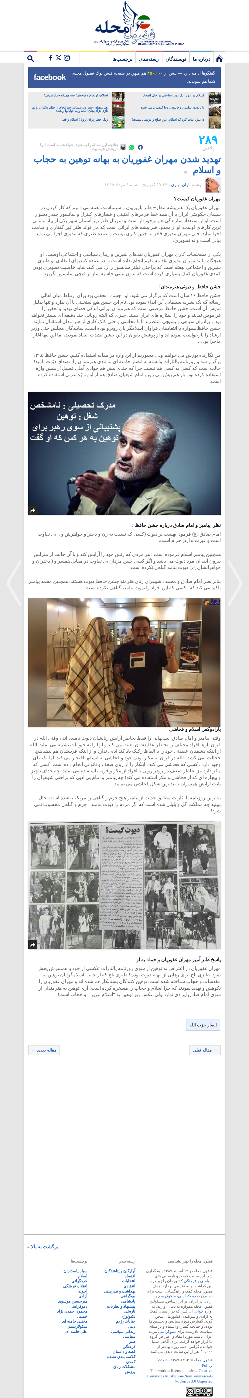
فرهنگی (190, 1281)
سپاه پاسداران (75, 1271)
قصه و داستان (124, 1351)
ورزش (130, 1372)
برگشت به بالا (44, 1246)
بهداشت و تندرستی (119, 1291)
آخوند (82, 1291)
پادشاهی (128, 1301)
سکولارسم (167, 1296)
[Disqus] (124, 1146)
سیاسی (206, 1281)
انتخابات (128, 1281)
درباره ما (201, 59)
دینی (131, 1326)
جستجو (30, 57)
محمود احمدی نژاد (72, 1311)
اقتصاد (130, 1276)
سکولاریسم (77, 1326)
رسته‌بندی (149, 59)
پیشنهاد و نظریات (121, 1306)
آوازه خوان (204, 1311)
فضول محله (124, 23)
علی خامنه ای (76, 1331)
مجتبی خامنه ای (74, 1321)
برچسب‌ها (122, 59)
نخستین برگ (219, 57)
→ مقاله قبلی (205, 1050)
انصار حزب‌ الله (203, 1025)
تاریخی (129, 1311)
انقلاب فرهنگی (75, 1286)
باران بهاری (181, 184)
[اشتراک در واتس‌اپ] (132, 147)
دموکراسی (187, 1296)
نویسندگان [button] (175, 59)
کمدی (130, 1362)
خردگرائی (79, 1281)
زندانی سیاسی (123, 1331)
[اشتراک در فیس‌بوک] (140, 147)
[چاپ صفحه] (123, 147)
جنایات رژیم (125, 1321)
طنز (132, 1341)
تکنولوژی (128, 1316)
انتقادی (129, 1286)
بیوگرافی (128, 1296)
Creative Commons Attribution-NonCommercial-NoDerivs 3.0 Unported (180, 1375)
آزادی (208, 1301)
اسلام (82, 1276)
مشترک (58, 57)
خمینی (82, 1316)
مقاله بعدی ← (44, 1050)
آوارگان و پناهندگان (119, 1271)
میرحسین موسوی (72, 1301)
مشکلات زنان (124, 1366)
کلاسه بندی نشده (121, 1356)
